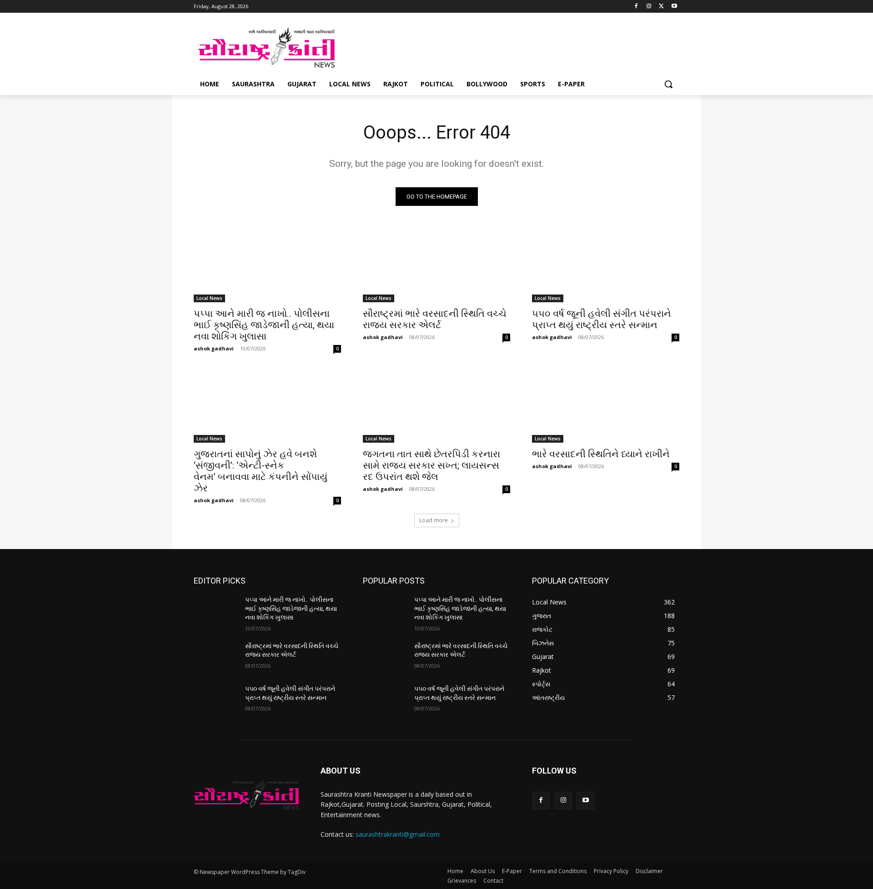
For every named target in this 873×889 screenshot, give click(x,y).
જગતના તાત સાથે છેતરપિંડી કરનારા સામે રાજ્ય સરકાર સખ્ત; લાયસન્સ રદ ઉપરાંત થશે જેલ (431, 465)
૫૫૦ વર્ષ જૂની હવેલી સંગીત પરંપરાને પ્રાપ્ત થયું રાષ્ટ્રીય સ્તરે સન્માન (601, 319)
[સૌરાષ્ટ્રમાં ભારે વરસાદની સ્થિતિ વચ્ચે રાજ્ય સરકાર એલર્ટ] (436, 265)
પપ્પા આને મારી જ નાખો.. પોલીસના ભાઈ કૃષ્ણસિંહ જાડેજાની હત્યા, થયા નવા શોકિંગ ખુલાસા (264, 325)
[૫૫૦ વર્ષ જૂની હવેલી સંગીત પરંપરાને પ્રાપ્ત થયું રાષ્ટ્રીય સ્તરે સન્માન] (605, 265)
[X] (661, 6)
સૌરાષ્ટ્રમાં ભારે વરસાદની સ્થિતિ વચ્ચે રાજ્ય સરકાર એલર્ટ (435, 319)
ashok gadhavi (214, 348)
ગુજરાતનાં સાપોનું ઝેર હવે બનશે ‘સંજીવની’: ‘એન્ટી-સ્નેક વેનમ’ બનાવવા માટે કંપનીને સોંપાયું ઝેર (260, 471)
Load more (433, 520)
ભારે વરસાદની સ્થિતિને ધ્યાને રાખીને (601, 454)
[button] (668, 84)
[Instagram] (649, 6)
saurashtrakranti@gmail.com (398, 834)
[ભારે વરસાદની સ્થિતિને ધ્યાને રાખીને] (605, 406)
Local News (209, 298)
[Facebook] (636, 6)
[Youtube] (674, 6)
